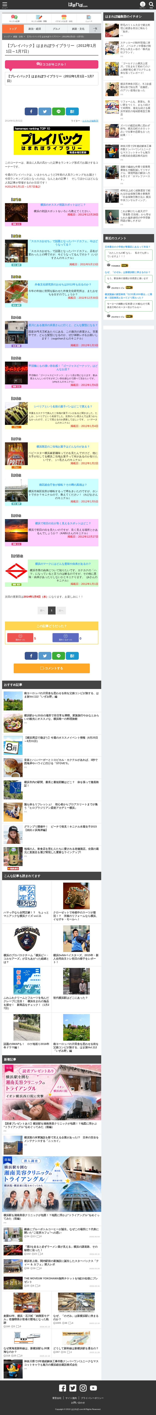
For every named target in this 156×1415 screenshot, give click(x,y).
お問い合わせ (78, 1402)
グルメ (56, 28)
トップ (13, 28)
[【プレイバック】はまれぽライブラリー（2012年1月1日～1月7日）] (72, 111)
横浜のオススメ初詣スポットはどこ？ (63, 204)
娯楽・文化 (78, 28)
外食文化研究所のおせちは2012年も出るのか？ (64, 284)
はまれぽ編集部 (90, 121)
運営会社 (56, 1398)
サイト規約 (71, 1398)
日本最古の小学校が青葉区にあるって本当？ (127, 246)
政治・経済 (35, 28)
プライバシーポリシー (92, 1398)
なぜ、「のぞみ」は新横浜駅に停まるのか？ (127, 272)
